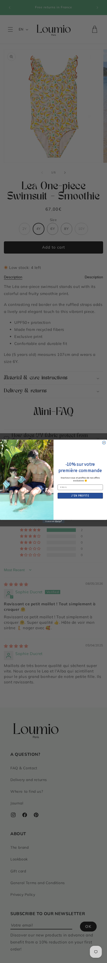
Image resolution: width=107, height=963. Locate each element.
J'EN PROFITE (80, 495)
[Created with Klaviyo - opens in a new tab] (54, 521)
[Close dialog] (104, 442)
